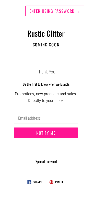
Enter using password (54, 11)
